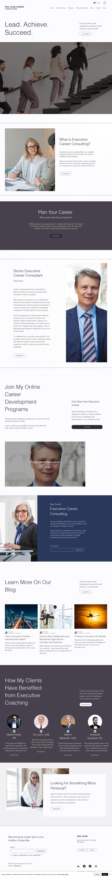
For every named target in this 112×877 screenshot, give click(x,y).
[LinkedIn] (78, 866)
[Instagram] (96, 866)
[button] (105, 2)
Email (12, 847)
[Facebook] (90, 866)
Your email (54, 546)
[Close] (110, 874)
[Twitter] (84, 866)
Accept (105, 874)
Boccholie (18, 866)
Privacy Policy (81, 871)
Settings (97, 874)
